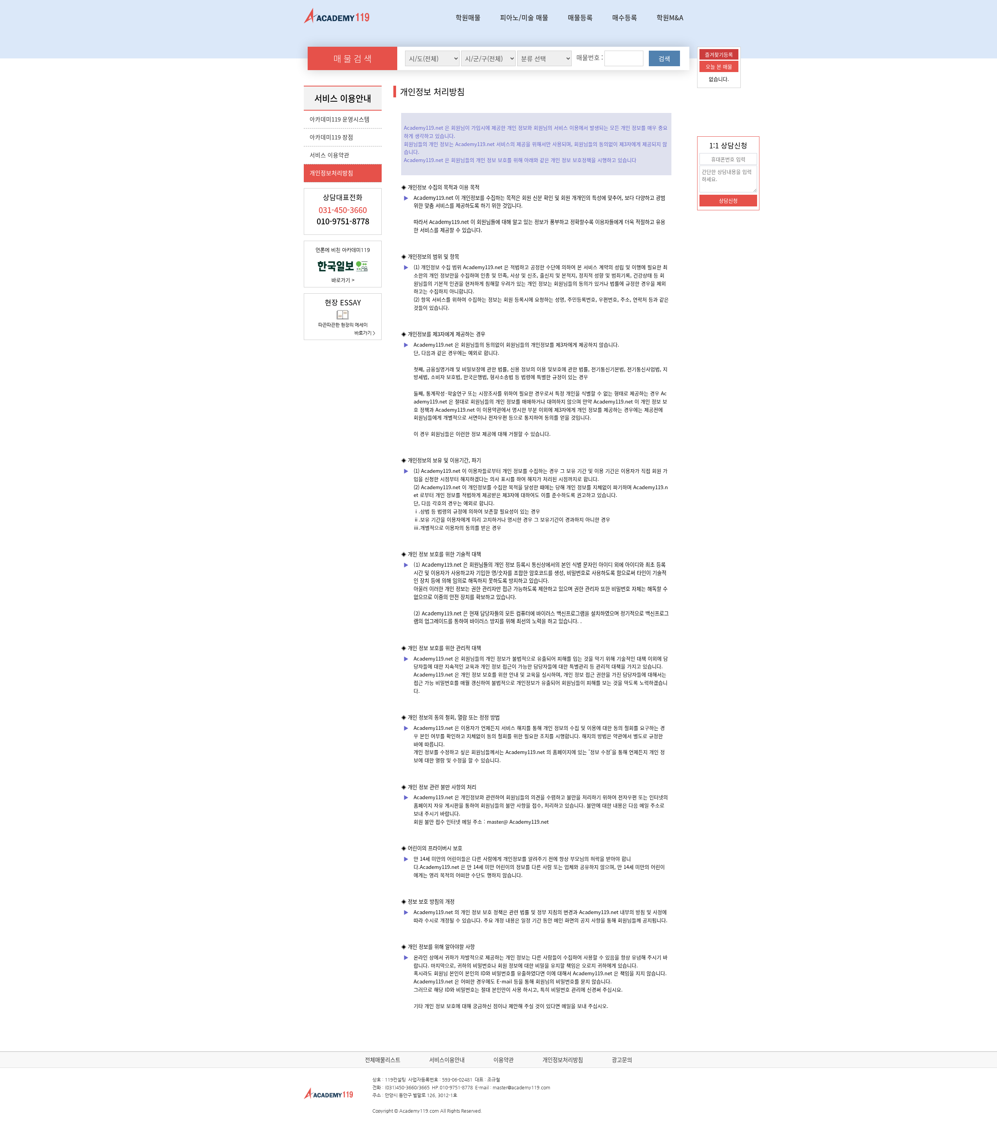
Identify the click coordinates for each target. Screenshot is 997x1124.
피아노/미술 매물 (524, 17)
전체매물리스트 (382, 1059)
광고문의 (622, 1059)
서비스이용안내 (447, 1059)
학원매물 (468, 17)
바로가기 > (342, 280)
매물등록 (580, 17)
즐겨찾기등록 (719, 54)
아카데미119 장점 (331, 137)
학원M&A (670, 17)
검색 (664, 58)
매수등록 (624, 17)
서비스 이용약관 (329, 155)
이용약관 (503, 1059)
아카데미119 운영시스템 (340, 119)
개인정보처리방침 (331, 173)
